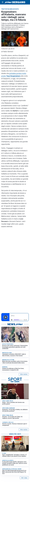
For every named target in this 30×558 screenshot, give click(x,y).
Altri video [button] (24, 478)
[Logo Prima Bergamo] (15, 2)
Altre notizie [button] (23, 374)
